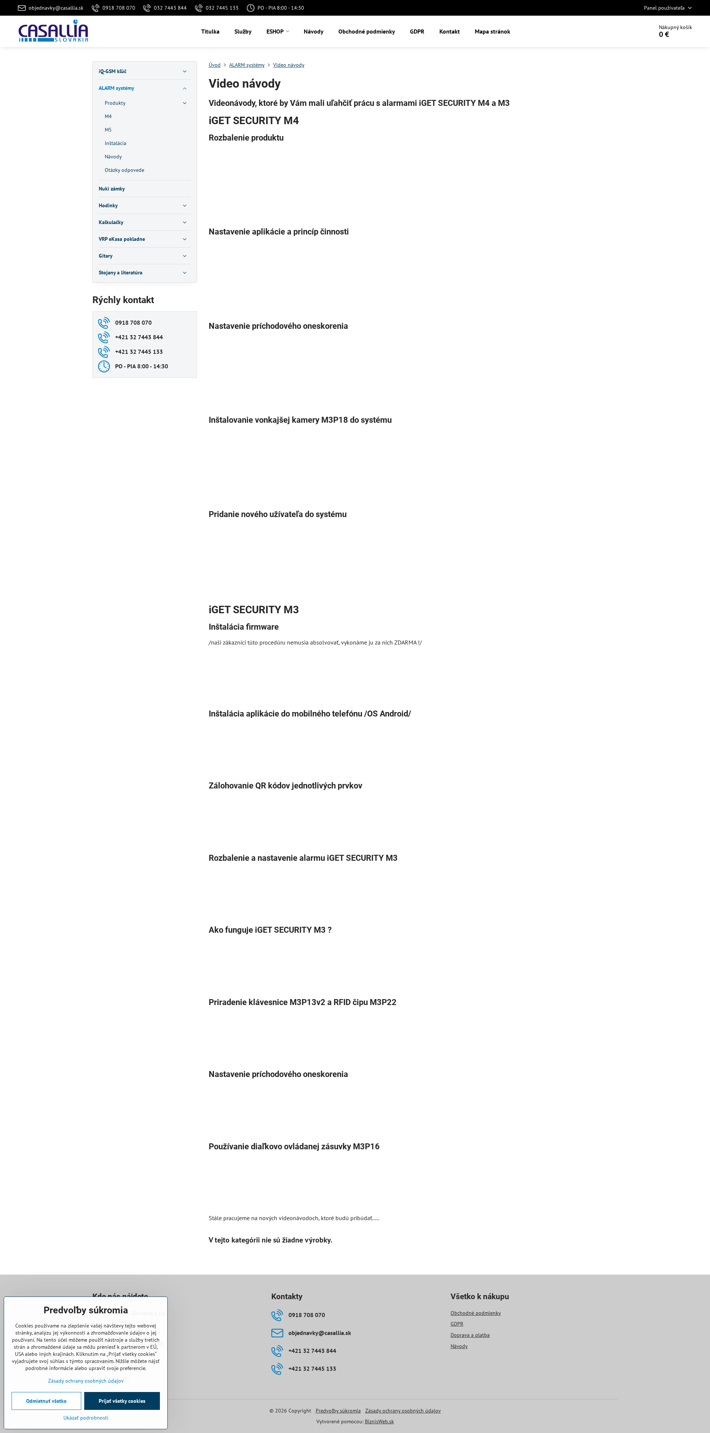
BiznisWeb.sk (379, 1421)
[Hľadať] (626, 31)
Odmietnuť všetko (46, 1401)
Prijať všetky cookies (122, 1401)
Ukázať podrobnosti (85, 1417)
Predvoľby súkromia (338, 1410)
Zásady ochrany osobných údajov (403, 1410)
